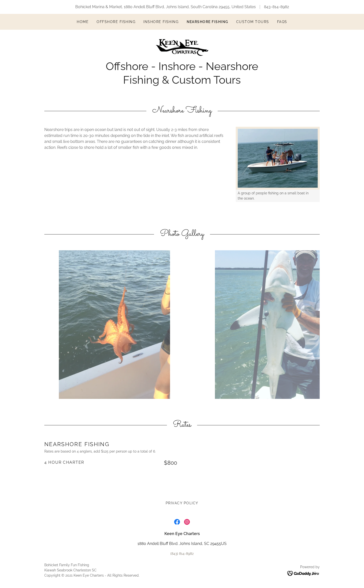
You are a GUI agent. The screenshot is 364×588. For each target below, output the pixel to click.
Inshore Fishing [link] (161, 22)
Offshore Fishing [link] (116, 22)
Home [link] (83, 22)
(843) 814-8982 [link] (182, 554)
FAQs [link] (282, 22)
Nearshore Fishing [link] (207, 22)
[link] (182, 47)
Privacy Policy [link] (182, 503)
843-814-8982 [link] (276, 6)
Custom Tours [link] (252, 22)
